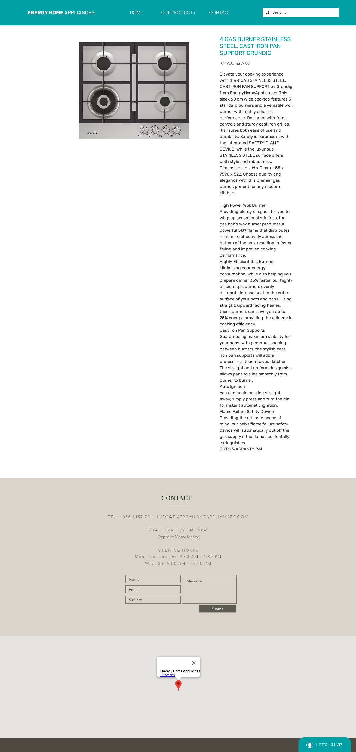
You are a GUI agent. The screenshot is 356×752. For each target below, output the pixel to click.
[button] (178, 12)
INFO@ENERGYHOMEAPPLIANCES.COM (203, 516)
